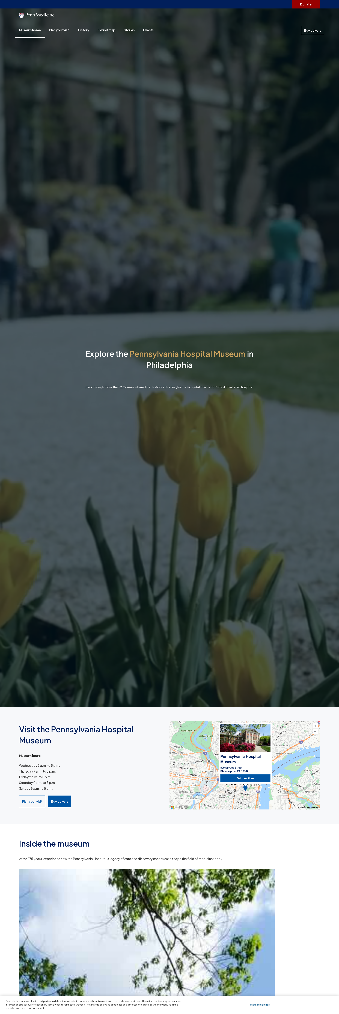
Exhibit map (106, 30)
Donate (305, 4)
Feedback (314, 807)
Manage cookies (260, 1004)
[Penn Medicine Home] (169, 15)
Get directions (245, 778)
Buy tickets (312, 30)
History (83, 30)
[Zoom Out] (315, 731)
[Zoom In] (315, 726)
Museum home (30, 30)
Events (148, 30)
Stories (129, 30)
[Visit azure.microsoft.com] (180, 807)
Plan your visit (59, 30)
